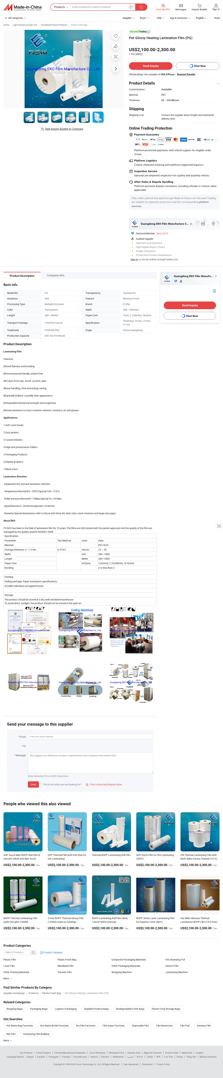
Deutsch (105, 1056)
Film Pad (185, 1025)
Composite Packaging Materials (129, 959)
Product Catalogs (52, 952)
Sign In (134, 259)
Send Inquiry (151, 66)
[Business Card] (214, 290)
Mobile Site (187, 1052)
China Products (43, 1052)
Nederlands (118, 1056)
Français (66, 1056)
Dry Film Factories (85, 1025)
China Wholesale (97, 1052)
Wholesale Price (116, 1052)
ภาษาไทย (168, 1056)
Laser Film (9, 965)
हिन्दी (158, 1056)
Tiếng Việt (191, 1056)
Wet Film (11, 1034)
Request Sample (186, 74)
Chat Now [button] (200, 66)
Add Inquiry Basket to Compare (64, 129)
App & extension (178, 18)
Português (53, 1056)
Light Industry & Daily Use (25, 24)
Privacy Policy (163, 1064)
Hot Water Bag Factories (19, 1025)
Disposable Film (140, 1025)
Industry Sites (134, 1052)
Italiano (94, 1056)
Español (41, 1056)
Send (33, 784)
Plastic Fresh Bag (79, 24)
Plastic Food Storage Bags (166, 1008)
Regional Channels (153, 1052)
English (30, 1056)
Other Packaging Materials (126, 965)
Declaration (147, 1064)
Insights (199, 1052)
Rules (217, 18)
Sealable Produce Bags (96, 1008)
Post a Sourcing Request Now (104, 784)
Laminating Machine (177, 972)
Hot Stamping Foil (175, 959)
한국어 (140, 1056)
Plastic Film (9, 959)
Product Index (171, 1052)
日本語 (150, 1056)
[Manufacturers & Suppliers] (22, 7)
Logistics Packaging (66, 1008)
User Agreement (131, 1064)
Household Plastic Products (54, 24)
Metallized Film (65, 965)
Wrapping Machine (122, 972)
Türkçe (179, 1056)
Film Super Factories (114, 1025)
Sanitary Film (204, 1025)
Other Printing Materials (16, 972)
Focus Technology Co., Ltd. (89, 1064)
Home (6, 24)
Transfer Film (64, 972)
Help (159, 18)
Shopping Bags (14, 1008)
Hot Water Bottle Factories (54, 1025)
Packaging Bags (39, 1008)
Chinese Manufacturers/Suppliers (70, 1052)
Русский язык (80, 1056)
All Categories (15, 18)
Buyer (143, 18)
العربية (130, 1056)
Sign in (216, 9)
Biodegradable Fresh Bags (130, 1008)
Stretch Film (172, 965)
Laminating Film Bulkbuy (36, 1034)
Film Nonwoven (164, 1025)
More (6, 978)
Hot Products (26, 1052)
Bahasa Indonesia (208, 1056)
